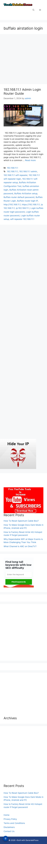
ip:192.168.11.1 (22, 208)
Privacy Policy (10, 819)
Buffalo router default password (19, 197)
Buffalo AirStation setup (25, 193)
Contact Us (9, 831)
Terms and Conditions (14, 823)
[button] (33, 10)
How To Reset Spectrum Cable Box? (21, 521)
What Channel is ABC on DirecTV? (20, 546)
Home (6, 815)
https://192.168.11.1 (31, 204)
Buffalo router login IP (27, 201)
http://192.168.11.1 (12, 204)
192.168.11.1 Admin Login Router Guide (22, 91)
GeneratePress (32, 840)
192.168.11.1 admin (28, 171)
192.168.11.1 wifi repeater (15, 175)
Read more (30, 160)
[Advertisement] (23, 59)
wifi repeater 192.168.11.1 (22, 219)
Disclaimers (9, 827)
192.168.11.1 (12, 168)
